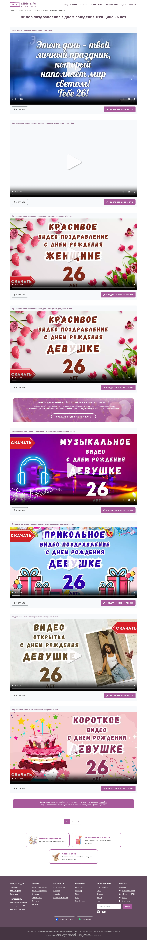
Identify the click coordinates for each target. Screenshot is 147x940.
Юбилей (56, 890)
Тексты (99, 897)
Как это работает (103, 887)
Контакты (122, 887)
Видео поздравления (39, 887)
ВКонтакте (126, 901)
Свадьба (56, 894)
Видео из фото (15, 890)
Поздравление (15, 887)
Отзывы (132, 5)
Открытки (35, 894)
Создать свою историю (119, 295)
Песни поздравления (39, 890)
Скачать (20, 109)
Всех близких (80, 901)
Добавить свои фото (121, 109)
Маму (77, 894)
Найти (127, 906)
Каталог (84, 5)
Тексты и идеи (112, 5)
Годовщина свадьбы (60, 897)
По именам (36, 901)
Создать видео (70, 5)
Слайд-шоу (14, 894)
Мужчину (78, 890)
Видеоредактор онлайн (18, 902)
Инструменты (97, 5)
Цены (124, 5)
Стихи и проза (37, 897)
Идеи (99, 901)
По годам (35, 904)
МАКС (124, 897)
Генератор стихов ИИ (17, 909)
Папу (77, 897)
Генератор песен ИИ (17, 906)
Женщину (79, 887)
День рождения (59, 887)
